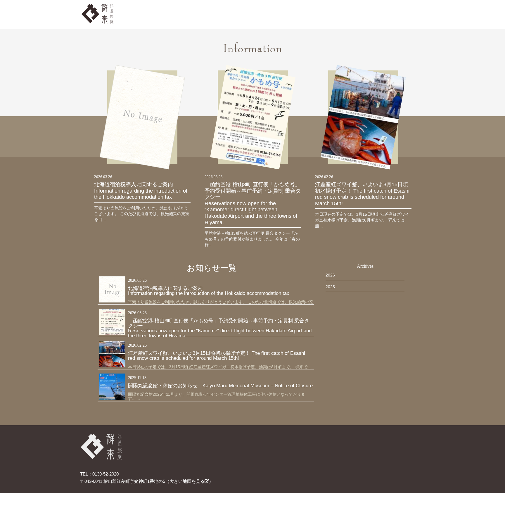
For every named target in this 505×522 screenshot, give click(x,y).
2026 (330, 275)
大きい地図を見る (187, 481)
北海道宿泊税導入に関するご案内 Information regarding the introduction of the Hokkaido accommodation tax (142, 191)
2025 (330, 286)
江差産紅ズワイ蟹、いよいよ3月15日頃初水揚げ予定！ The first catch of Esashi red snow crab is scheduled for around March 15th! (362, 194)
